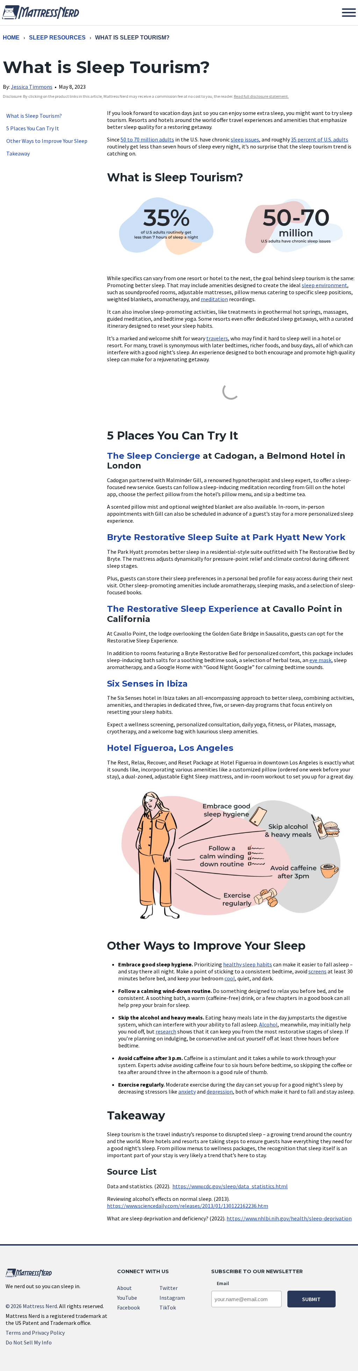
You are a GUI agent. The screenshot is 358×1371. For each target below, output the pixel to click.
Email (223, 1283)
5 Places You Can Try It (32, 128)
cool (229, 978)
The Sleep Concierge (153, 456)
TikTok (167, 1307)
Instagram (172, 1297)
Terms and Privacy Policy (35, 1332)
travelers (217, 338)
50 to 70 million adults (147, 139)
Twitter (168, 1287)
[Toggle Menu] (349, 12)
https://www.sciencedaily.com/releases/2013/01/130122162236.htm (187, 1205)
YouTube (127, 1297)
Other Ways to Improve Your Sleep (46, 140)
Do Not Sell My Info (29, 1342)
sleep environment (324, 285)
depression (220, 1091)
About (124, 1287)
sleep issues (245, 139)
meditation (214, 299)
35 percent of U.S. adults (319, 139)
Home (11, 38)
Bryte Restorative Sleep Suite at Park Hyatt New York (226, 537)
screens (317, 971)
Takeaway (18, 153)
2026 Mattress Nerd (31, 1306)
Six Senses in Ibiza (147, 684)
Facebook (128, 1307)
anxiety (187, 1091)
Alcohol (268, 1024)
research (166, 1031)
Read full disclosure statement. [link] (261, 96)
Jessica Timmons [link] (31, 86)
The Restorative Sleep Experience (183, 609)
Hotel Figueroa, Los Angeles (170, 748)
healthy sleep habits (247, 964)
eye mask (320, 660)
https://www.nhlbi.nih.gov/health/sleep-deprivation (289, 1218)
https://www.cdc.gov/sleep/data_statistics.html (230, 1186)
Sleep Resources (57, 38)
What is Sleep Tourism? (34, 115)
